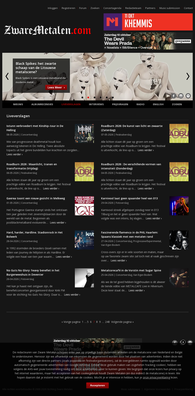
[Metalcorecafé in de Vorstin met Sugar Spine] (179, 278)
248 (107, 322)
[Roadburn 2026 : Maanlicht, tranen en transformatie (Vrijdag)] (84, 172)
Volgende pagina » (122, 322)
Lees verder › (14, 154)
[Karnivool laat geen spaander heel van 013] (179, 206)
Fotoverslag (122, 202)
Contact (188, 8)
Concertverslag (29, 134)
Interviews (96, 104)
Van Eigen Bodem (110, 245)
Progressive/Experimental (147, 241)
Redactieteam (133, 8)
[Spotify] (188, 96)
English (158, 104)
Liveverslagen (71, 104)
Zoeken (94, 8)
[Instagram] (181, 96)
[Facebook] (173, 96)
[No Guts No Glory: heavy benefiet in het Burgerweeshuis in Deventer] (84, 278)
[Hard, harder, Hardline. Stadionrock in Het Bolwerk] (84, 240)
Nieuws (18, 104)
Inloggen (53, 8)
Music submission (169, 8)
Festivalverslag (124, 134)
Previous (7, 76)
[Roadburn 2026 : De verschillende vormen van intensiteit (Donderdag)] (179, 172)
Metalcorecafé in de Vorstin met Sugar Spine (131, 270)
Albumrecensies (42, 104)
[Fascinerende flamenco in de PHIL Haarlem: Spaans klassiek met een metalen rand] (179, 240)
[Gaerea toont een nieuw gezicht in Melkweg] (84, 206)
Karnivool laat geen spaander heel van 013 (129, 198)
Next (187, 76)
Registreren (68, 8)
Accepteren (97, 385)
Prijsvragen (120, 104)
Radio (141, 104)
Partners (150, 8)
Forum (82, 8)
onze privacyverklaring (156, 377)
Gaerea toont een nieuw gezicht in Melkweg (35, 198)
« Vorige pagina (71, 322)
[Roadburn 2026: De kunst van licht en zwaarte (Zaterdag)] (179, 134)
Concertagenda (112, 8)
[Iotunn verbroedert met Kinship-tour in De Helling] (84, 134)
